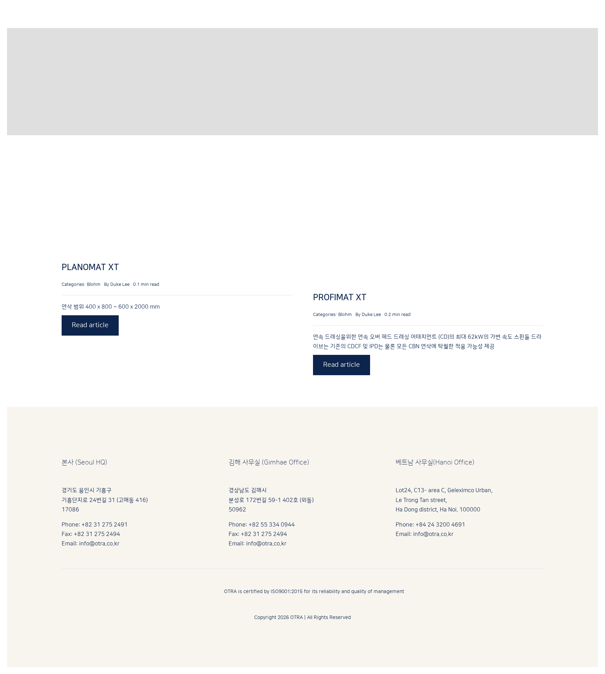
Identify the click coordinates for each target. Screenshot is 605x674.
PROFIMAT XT (340, 297)
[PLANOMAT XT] (131, 161)
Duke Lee (120, 284)
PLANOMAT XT (90, 267)
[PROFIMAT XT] (405, 161)
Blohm (93, 284)
